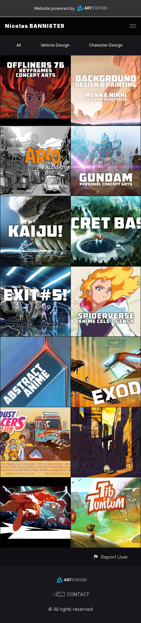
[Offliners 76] (35, 59)
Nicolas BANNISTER (35, 26)
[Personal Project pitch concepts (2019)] (35, 270)
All (18, 45)
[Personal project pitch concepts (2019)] (106, 200)
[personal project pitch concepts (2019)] (35, 200)
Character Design (106, 45)
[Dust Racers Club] (35, 411)
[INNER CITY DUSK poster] (106, 411)
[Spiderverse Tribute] (106, 270)
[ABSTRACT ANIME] (35, 340)
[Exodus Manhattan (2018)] (106, 340)
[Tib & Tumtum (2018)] (106, 481)
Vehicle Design (55, 45)
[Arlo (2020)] (35, 129)
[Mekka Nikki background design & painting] (106, 59)
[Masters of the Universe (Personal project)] (35, 481)
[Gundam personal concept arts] (106, 129)
